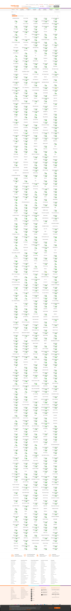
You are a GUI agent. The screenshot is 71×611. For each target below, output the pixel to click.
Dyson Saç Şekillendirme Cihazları (24, 575)
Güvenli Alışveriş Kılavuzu (13, 597)
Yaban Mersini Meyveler (33, 561)
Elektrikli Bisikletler (13, 561)
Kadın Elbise (12, 565)
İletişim (11, 599)
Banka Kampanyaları (23, 597)
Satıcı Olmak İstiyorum (23, 590)
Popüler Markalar (53, 565)
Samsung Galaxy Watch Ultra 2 (54, 582)
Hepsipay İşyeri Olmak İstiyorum (24, 591)
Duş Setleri (42, 583)
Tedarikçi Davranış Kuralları (24, 592)
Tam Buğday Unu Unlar (33, 576)
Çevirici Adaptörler (43, 575)
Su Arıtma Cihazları (13, 573)
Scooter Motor (12, 567)
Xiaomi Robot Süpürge (23, 576)
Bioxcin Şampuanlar (23, 583)
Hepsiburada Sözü (53, 561)
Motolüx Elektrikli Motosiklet (24, 573)
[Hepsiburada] (15, 6)
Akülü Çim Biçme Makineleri (34, 581)
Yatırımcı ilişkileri (12, 591)
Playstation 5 (52, 573)
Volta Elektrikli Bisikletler (23, 566)
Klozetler (42, 574)
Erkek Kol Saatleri (13, 583)
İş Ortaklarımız (12, 590)
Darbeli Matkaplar (33, 573)
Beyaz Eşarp (32, 582)
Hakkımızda (12, 589)
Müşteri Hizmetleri (46, 4)
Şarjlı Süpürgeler (42, 576)
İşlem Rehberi (22, 598)
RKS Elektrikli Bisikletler (23, 565)
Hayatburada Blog (23, 589)
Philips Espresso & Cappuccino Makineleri (25, 568)
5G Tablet (52, 575)
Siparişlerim (27, 4)
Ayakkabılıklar (42, 568)
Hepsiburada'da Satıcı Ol (57, 4)
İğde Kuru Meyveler (33, 565)
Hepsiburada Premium (51, 4)
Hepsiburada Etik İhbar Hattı (55, 597)
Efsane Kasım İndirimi (53, 566)
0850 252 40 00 (55, 594)
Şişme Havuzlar (12, 575)
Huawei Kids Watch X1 (53, 567)
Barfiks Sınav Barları (43, 581)
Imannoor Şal (22, 574)
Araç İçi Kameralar (43, 565)
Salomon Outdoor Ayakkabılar (24, 567)
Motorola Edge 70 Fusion (53, 574)
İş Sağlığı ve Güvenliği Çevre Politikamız (15, 598)
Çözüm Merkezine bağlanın (55, 589)
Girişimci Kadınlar (41, 4)
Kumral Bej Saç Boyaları (33, 574)
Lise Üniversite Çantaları (13, 581)
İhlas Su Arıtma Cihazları (23, 581)
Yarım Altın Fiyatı (42, 573)
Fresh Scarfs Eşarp (23, 561)
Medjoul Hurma (32, 566)
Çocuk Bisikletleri (13, 568)
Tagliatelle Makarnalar (33, 568)
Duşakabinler (12, 582)
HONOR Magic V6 (53, 583)
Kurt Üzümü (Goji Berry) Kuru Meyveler (35, 583)
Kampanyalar (37, 4)
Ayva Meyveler (32, 575)
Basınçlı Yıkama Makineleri (44, 566)
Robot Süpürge (12, 574)
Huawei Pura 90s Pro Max (53, 568)
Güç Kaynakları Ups (43, 582)
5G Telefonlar (52, 576)
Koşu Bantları (42, 561)
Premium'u (15, 6)
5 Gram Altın (12, 576)
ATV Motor (12, 566)
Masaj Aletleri (42, 567)
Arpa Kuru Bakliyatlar (33, 567)
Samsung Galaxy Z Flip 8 (53, 581)
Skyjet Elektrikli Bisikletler (23, 582)
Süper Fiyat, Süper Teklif (32, 4)
